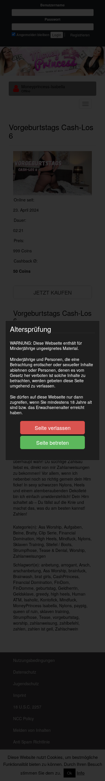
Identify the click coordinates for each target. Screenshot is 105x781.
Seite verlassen (53, 427)
